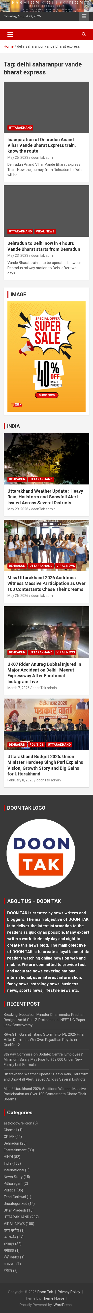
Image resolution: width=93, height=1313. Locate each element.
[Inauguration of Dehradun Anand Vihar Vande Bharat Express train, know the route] (46, 107)
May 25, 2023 (17, 158)
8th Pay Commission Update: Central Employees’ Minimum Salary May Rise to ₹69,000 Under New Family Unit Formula (43, 1059)
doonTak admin (43, 158)
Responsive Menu (84, 16)
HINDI (8, 1156)
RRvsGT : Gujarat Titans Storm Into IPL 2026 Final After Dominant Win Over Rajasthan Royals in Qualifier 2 (44, 1039)
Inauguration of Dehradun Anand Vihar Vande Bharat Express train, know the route (41, 145)
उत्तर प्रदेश (11, 1230)
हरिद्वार (8, 1270)
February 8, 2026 (20, 780)
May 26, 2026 (17, 596)
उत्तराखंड (10, 1237)
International (14, 1170)
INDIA (13, 426)
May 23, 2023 (17, 255)
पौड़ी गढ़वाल (11, 1257)
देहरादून (9, 1244)
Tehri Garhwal (15, 1197)
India (7, 1163)
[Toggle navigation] (10, 34)
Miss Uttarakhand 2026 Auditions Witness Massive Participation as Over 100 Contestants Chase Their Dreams (46, 583)
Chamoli (10, 1130)
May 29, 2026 (17, 509)
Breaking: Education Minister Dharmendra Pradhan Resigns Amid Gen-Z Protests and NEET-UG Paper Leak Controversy (44, 1019)
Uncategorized (15, 1203)
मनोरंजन (9, 1264)
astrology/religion (18, 1123)
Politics (37, 744)
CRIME (9, 1136)
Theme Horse (53, 1298)
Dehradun (17, 479)
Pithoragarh (13, 1183)
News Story (13, 1177)
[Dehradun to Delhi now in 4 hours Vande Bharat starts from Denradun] (46, 211)
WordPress (63, 1305)
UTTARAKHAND (20, 127)
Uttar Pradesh (15, 1210)
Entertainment (15, 1150)
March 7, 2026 (18, 688)
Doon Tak (45, 1292)
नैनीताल (9, 1250)
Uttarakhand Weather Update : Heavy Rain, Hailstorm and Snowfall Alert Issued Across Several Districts (45, 496)
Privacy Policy (69, 1292)
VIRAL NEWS (45, 231)
